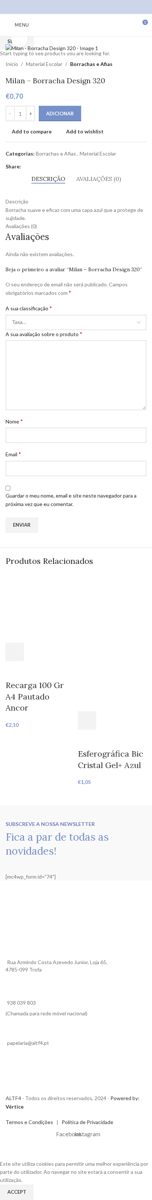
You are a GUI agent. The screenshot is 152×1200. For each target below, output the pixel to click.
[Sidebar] (9, 1150)
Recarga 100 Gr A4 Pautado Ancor (35, 696)
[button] (15, 652)
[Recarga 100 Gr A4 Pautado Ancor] (40, 607)
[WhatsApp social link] (85, 7)
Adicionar (60, 113)
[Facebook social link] (66, 7)
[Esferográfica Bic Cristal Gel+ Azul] (112, 607)
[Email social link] (75, 7)
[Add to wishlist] (15, 670)
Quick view (34, 652)
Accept (16, 1192)
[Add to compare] (54, 652)
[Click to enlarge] (19, 39)
